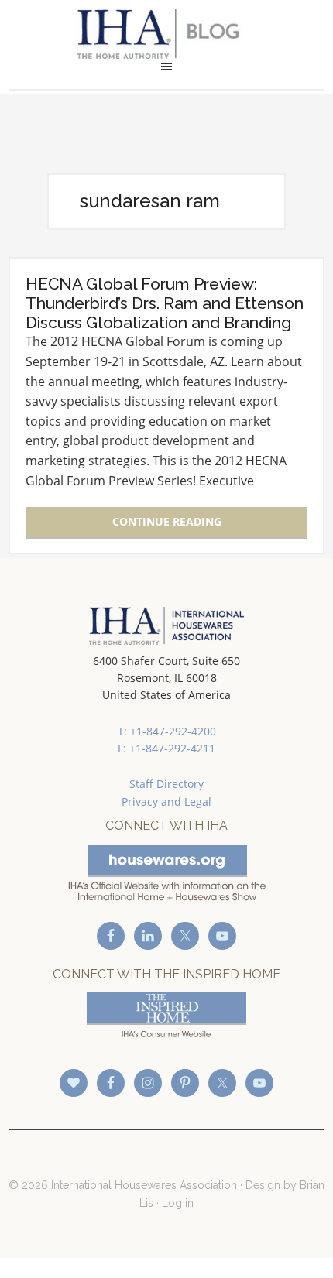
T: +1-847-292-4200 (167, 731)
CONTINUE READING (166, 521)
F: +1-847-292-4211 (166, 748)
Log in (178, 1203)
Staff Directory (166, 783)
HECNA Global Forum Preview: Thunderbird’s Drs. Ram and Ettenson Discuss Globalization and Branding (165, 303)
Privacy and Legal (166, 801)
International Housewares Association (167, 34)
